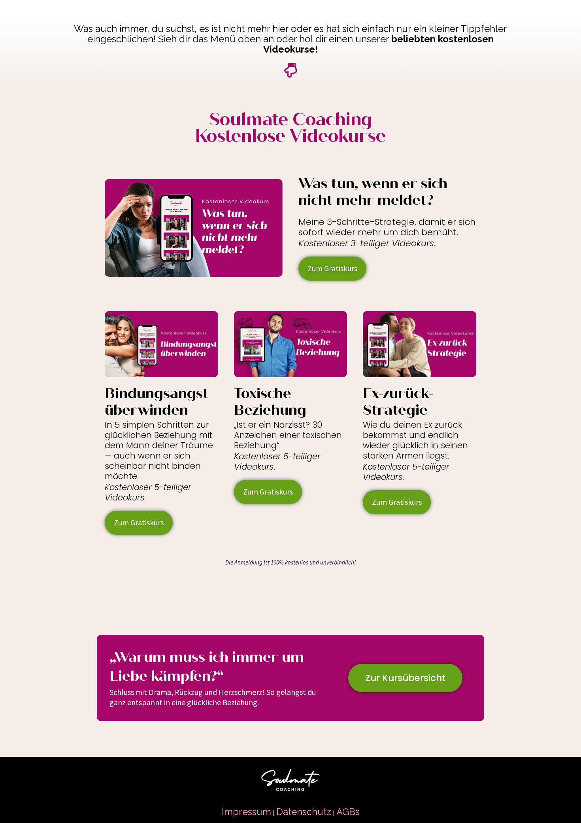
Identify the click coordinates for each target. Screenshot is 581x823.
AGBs (348, 811)
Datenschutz (303, 811)
